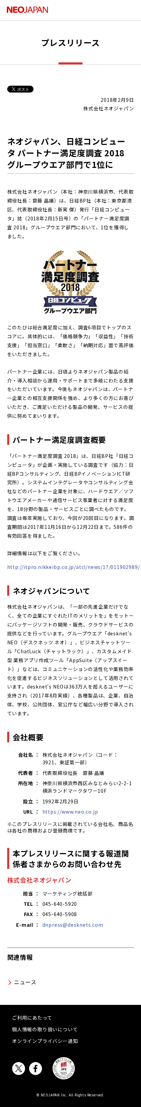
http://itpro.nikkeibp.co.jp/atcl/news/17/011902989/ (73, 566)
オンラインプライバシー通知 (45, 1040)
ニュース (25, 982)
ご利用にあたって (32, 1017)
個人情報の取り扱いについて (45, 1029)
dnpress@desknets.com (72, 924)
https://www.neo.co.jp (70, 811)
